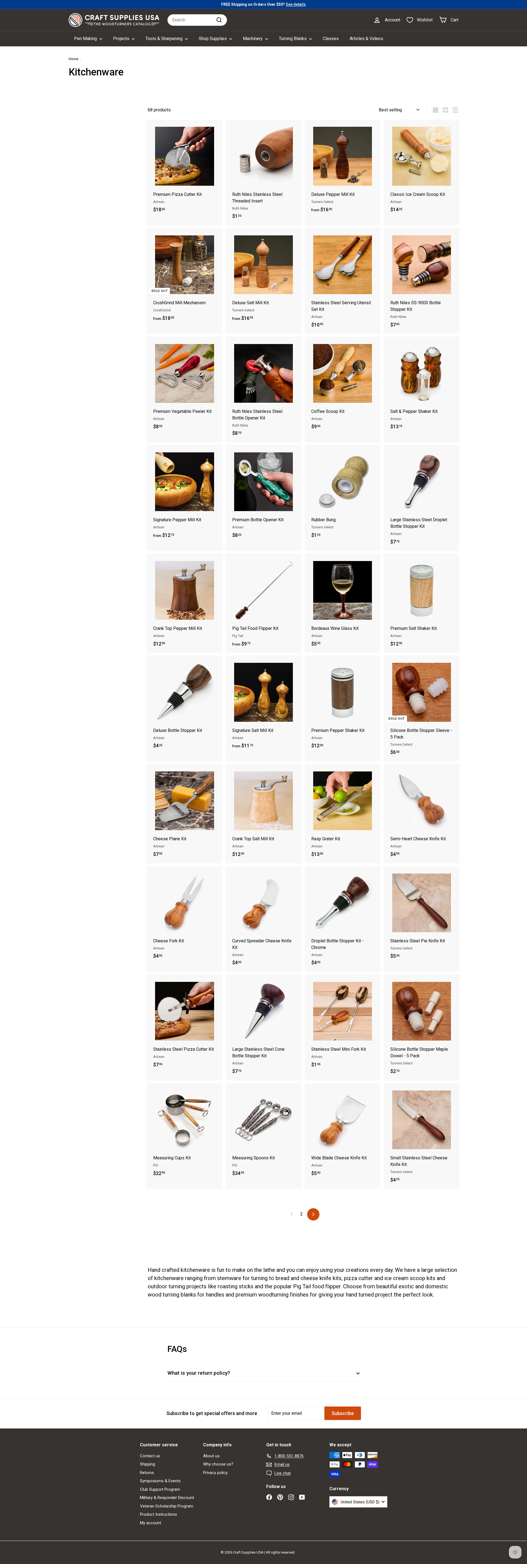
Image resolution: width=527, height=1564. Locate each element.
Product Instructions (158, 1514)
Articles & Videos (366, 38)
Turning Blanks (293, 38)
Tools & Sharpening (164, 38)
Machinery (253, 38)
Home (73, 59)
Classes (331, 38)
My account (150, 1522)
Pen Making (86, 38)
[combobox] (197, 20)
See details (296, 4)
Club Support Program (160, 1489)
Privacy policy (215, 1472)
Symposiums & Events (160, 1480)
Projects (121, 38)
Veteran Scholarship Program (166, 1506)
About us (211, 1455)
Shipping (147, 1464)
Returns (147, 1472)
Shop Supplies (213, 38)
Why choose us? (218, 1464)
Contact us (150, 1455)
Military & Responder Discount (167, 1497)
